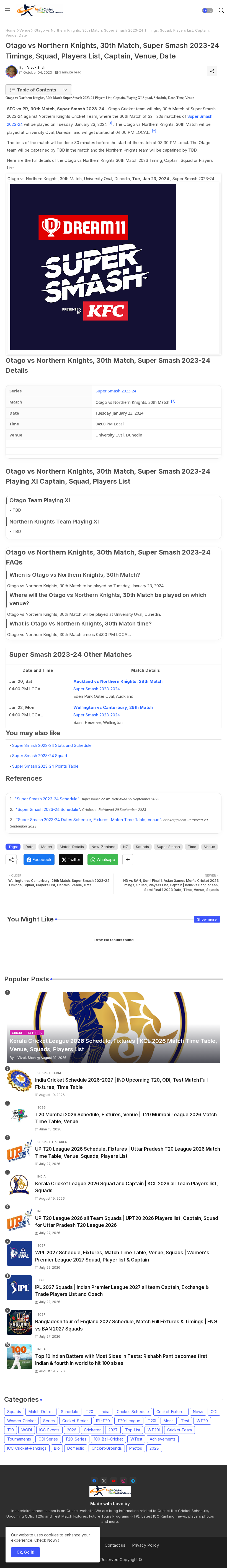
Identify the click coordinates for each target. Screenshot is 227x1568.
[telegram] (133, 1480)
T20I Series (75, 1439)
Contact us (115, 1545)
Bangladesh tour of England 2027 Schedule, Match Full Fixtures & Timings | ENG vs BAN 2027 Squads (126, 1325)
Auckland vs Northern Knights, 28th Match (117, 681)
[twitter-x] (103, 1480)
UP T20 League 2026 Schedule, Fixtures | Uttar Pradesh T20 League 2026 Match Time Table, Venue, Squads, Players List (127, 1152)
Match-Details (72, 846)
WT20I (154, 1429)
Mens (169, 1420)
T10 (10, 1429)
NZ (125, 846)
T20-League (128, 1420)
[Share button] (127, 859)
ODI (214, 1411)
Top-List (132, 1429)
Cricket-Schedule (133, 1411)
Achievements (163, 1439)
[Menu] (7, 10)
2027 (113, 1429)
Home (11, 30)
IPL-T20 (103, 1420)
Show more (207, 919)
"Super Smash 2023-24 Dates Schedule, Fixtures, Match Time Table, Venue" (88, 819)
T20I (152, 1420)
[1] (110, 123)
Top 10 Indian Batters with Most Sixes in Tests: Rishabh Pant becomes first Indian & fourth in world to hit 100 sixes (121, 1360)
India (105, 1411)
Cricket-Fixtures (170, 1411)
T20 (89, 1411)
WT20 (202, 1420)
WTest (136, 1439)
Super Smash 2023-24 (116, 391)
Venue (24, 30)
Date (29, 846)
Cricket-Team (179, 1429)
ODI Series (48, 1439)
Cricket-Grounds (107, 1448)
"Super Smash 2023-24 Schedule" (47, 798)
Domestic (75, 1448)
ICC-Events (49, 1429)
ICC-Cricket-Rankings (27, 1448)
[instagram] (123, 1480)
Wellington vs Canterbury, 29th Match (113, 707)
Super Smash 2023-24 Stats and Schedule (52, 745)
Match (46, 846)
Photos (135, 1448)
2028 (154, 1448)
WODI (26, 1429)
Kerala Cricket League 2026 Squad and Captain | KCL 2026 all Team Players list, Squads (126, 1187)
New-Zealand (103, 846)
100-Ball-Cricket (108, 1439)
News (198, 1411)
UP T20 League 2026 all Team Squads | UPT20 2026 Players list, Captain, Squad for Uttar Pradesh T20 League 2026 (126, 1221)
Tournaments (19, 1439)
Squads (142, 846)
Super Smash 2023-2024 (96, 688)
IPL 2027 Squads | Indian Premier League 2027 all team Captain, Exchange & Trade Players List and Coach (122, 1290)
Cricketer (92, 1429)
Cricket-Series (75, 1420)
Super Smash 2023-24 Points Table (45, 766)
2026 (71, 1429)
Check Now (45, 1540)
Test (185, 1420)
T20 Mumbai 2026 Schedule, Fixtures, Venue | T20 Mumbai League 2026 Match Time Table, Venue (126, 1118)
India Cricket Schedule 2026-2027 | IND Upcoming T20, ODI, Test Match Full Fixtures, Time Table (121, 1083)
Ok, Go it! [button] (25, 1552)
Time (192, 846)
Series (49, 1420)
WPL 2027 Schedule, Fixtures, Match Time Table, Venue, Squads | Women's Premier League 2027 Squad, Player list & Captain (122, 1256)
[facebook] (94, 1480)
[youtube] (113, 1480)
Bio (57, 1448)
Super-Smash (168, 846)
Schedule (69, 1411)
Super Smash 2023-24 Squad (39, 755)
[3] (173, 401)
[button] (207, 10)
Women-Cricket (21, 1420)
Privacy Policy (145, 1545)
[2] (154, 131)
